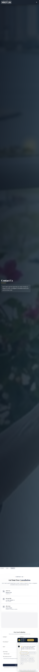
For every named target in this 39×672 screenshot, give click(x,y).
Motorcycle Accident (32, 652)
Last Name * (22, 636)
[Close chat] (36, 640)
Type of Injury (5, 651)
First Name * (5, 636)
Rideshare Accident (24, 658)
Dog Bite (27, 655)
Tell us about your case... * (7, 656)
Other (22, 663)
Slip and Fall (22, 655)
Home (7, 568)
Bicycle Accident (31, 660)
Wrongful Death (31, 658)
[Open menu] (37, 2)
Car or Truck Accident (24, 652)
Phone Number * (5, 641)
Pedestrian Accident (24, 660)
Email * (4, 646)
